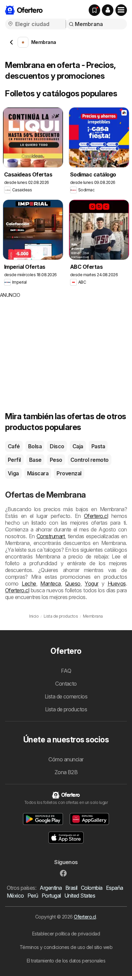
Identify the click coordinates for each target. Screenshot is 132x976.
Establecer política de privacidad (66, 933)
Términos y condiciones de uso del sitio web (66, 947)
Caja (77, 446)
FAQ (66, 670)
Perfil (14, 459)
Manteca (50, 583)
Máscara (37, 473)
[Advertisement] (57, 346)
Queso (72, 583)
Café (14, 446)
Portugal (51, 895)
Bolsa (35, 446)
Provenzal (69, 473)
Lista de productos (66, 709)
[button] (107, 10)
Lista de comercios (66, 696)
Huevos (117, 583)
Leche (29, 583)
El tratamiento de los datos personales (66, 960)
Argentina (51, 887)
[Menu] (121, 10)
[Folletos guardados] (94, 10)
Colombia (92, 887)
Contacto (66, 683)
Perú (32, 895)
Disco (57, 446)
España (114, 887)
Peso (56, 459)
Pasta (98, 446)
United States (79, 895)
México (15, 895)
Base (35, 459)
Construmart (51, 536)
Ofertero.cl (96, 516)
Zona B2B (66, 772)
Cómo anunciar (65, 759)
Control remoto (89, 459)
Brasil (71, 887)
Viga (13, 473)
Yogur (91, 583)
